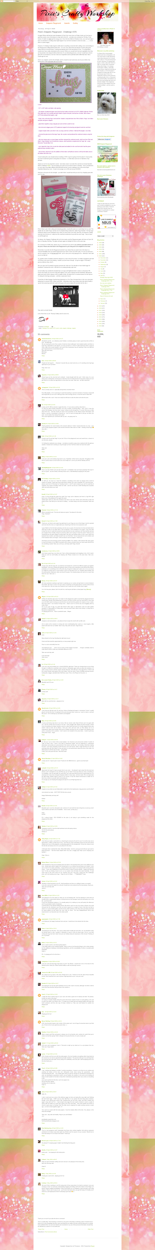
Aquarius (44, 374)
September (103, 264)
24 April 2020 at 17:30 (54, 919)
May (101, 273)
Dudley (75, 23)
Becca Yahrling (46, 1021)
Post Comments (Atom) (51, 1231)
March (102, 298)
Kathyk (44, 786)
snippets (74, 328)
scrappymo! (45, 387)
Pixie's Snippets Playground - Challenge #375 (107, 293)
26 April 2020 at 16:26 (52, 1032)
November (103, 260)
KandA (43, 494)
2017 (100, 310)
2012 (100, 321)
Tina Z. (44, 1068)
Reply (43, 355)
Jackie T (44, 1043)
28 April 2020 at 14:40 (57, 1128)
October (102, 262)
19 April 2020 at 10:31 (54, 387)
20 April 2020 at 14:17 (51, 689)
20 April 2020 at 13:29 (57, 680)
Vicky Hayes (45, 838)
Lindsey (44, 1183)
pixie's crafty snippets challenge (63, 328)
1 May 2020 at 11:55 (50, 1173)
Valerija (44, 826)
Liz (42, 664)
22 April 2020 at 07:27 (52, 768)
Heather (44, 1032)
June (101, 271)
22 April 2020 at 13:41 (51, 805)
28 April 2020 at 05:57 (50, 1091)
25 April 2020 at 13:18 (51, 994)
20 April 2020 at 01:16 (49, 563)
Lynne (43, 1054)
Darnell (44, 521)
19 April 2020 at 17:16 (52, 510)
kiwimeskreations (46, 338)
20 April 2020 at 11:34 (49, 664)
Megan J (44, 596)
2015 (100, 314)
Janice (43, 881)
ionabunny (45, 551)
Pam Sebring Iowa (47, 1128)
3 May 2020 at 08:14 (52, 1183)
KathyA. (44, 739)
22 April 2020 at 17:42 (54, 838)
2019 (100, 306)
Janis (43, 1091)
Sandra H (44, 423)
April (101, 275)
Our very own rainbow (105, 283)
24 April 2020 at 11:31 (53, 895)
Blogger (93, 1246)
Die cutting (49, 328)
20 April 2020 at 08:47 (51, 618)
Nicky (43, 456)
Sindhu (44, 1150)
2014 (100, 317)
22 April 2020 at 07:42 (51, 786)
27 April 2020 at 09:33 (52, 1043)
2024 (100, 247)
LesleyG (44, 768)
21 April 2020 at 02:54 (52, 739)
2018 (100, 308)
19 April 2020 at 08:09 (52, 374)
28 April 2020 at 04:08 (51, 1068)
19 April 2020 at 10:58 (52, 423)
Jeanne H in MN (46, 972)
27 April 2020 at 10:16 (51, 1054)
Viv (42, 404)
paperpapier (45, 919)
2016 (100, 312)
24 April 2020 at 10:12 (51, 881)
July (101, 268)
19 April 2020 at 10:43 (49, 404)
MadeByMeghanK (46, 467)
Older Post (90, 1229)
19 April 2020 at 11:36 (50, 436)
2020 (100, 256)
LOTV (54, 328)
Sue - (43, 1011)
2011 (100, 323)
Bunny (43, 580)
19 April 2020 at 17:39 (51, 521)
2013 (100, 319)
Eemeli (43, 805)
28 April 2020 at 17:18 (54, 1140)
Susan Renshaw (46, 758)
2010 (100, 325)
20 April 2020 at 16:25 (54, 708)
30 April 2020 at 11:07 (51, 1150)
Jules (43, 632)
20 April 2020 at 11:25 (50, 632)
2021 (100, 253)
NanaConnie (45, 708)
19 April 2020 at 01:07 (57, 338)
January (102, 303)
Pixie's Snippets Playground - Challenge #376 (107, 286)
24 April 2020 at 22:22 (51, 942)
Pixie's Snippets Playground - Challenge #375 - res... (107, 280)
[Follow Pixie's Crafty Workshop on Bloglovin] (104, 140)
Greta (43, 928)
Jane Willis (45, 895)
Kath (43, 436)
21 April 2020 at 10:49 (56, 758)
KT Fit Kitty (45, 478)
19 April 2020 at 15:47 (51, 494)
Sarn (43, 360)
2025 (100, 244)
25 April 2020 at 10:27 (52, 983)
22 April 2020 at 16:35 (51, 826)
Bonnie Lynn (45, 1140)
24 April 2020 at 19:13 (50, 928)
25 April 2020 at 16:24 (50, 1011)
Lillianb (44, 1159)
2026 (100, 242)
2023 (100, 249)
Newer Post (41, 1229)
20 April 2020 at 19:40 (50, 720)
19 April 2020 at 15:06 (54, 478)
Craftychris (45, 961)
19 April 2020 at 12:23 (51, 456)
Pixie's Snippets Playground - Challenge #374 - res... (107, 289)
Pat (43, 563)
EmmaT (44, 618)
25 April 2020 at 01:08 (53, 961)
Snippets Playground (53, 23)
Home (40, 23)
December (103, 257)
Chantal (44, 510)
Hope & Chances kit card (106, 296)
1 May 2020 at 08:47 (51, 1159)
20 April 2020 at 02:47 (51, 580)
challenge (44, 328)
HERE (49, 165)
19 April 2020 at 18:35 (53, 551)
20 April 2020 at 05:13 (52, 596)
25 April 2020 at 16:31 (56, 1021)
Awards (67, 23)
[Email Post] (52, 326)
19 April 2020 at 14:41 (57, 467)
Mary (43, 720)
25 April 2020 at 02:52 (56, 972)
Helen (43, 942)
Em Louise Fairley (47, 680)
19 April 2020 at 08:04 (50, 360)
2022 (100, 251)
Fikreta (44, 689)
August (102, 266)
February (102, 301)
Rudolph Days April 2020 (106, 277)
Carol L (44, 994)
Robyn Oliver (45, 862)
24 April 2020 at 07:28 (55, 862)
